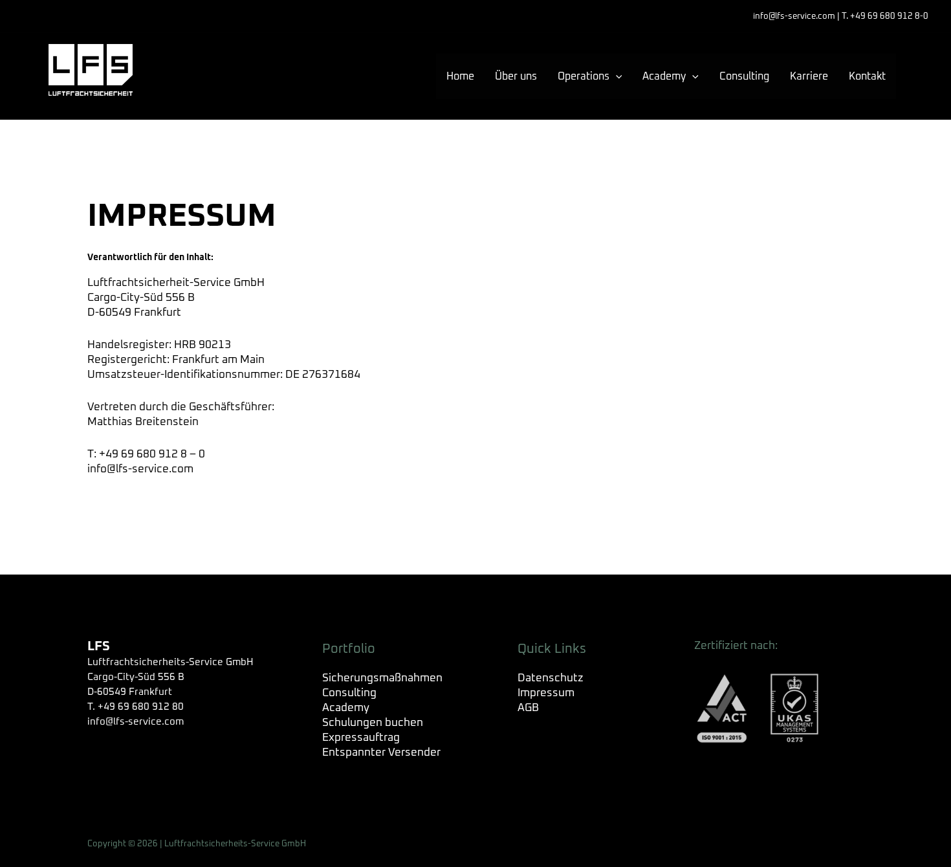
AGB (528, 708)
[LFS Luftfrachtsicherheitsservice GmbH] (91, 70)
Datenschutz (551, 678)
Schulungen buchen (372, 723)
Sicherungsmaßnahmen (382, 678)
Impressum (546, 693)
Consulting (349, 693)
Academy (345, 708)
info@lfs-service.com (140, 469)
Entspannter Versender (381, 752)
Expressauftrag (361, 737)
